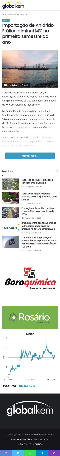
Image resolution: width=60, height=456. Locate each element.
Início (7, 14)
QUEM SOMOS (24, 444)
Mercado (25, 14)
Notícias (15, 14)
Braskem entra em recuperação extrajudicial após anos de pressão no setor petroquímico (39, 225)
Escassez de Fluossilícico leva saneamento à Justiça (37, 181)
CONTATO (38, 444)
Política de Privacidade (21, 439)
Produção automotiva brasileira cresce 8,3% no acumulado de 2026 (38, 211)
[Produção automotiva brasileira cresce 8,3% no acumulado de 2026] (10, 212)
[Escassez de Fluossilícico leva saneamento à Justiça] (10, 184)
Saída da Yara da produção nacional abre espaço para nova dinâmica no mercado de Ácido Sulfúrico (39, 242)
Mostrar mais (29, 155)
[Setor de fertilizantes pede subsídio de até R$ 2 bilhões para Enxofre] (10, 198)
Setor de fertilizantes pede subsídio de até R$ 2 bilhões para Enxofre (39, 196)
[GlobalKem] (13, 5)
